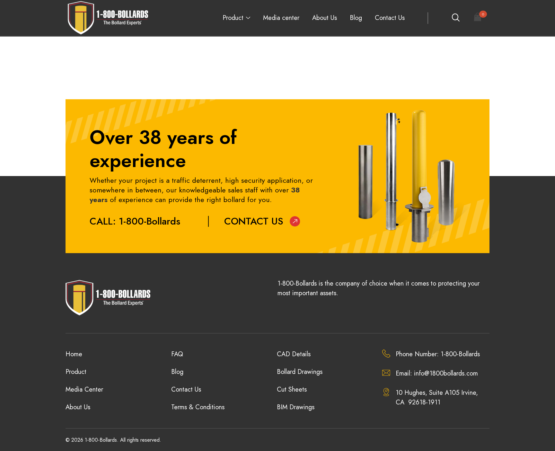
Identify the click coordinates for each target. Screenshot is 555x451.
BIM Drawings (295, 407)
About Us (324, 17)
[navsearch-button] (455, 18)
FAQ (177, 354)
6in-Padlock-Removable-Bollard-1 (110, 57)
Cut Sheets (292, 389)
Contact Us (390, 17)
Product (233, 17)
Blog (356, 17)
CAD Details (294, 354)
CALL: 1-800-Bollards (135, 221)
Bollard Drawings (299, 371)
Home (74, 354)
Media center (281, 17)
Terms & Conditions (198, 407)
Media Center (84, 389)
